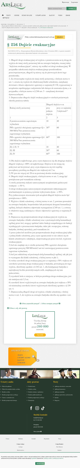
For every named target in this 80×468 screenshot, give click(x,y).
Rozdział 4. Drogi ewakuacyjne (29, 27)
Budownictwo (20, 450)
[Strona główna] (2, 15)
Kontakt (34, 438)
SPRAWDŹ (60, 37)
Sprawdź (40, 335)
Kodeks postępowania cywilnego (10, 394)
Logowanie (74, 2)
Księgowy (57, 400)
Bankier (59, 450)
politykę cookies (48, 458)
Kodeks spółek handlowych (35, 394)
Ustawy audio (41, 15)
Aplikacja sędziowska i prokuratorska (64, 394)
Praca (59, 438)
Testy (8, 15)
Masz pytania (37, 431)
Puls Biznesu (59, 447)
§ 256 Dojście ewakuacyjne (46, 27)
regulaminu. (34, 458)
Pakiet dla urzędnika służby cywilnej (11, 389)
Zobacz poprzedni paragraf (30, 303)
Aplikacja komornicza (60, 389)
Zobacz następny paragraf (50, 303)
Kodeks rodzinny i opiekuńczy (35, 392)
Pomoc (7, 438)
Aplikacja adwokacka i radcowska (63, 386)
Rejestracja (65, 2)
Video (60, 15)
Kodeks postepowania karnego (9, 400)
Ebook (68, 15)
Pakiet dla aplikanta (7, 386)
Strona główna (11, 24)
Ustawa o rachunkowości (8, 397)
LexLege (21, 362)
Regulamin (46, 438)
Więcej (6, 18)
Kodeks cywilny (6, 392)
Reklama (20, 438)
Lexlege (20, 447)
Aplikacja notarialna (59, 392)
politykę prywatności (58, 458)
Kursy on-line (27, 15)
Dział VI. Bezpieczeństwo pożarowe (11, 27)
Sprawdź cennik (20, 350)
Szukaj (71, 8)
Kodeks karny (31, 386)
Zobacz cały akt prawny (18, 308)
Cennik (16, 15)
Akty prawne (20, 24)
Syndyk (56, 397)
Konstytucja (31, 400)
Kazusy (52, 15)
